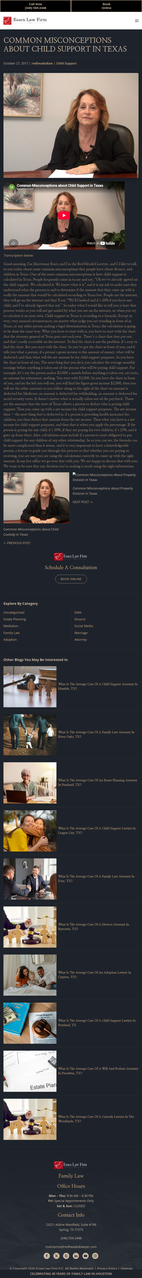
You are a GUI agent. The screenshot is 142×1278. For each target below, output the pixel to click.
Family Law (11, 633)
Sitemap (126, 1268)
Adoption (10, 639)
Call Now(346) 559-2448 (35, 6)
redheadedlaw (42, 63)
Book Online (106, 6)
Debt (77, 612)
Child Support (66, 63)
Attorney (80, 639)
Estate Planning (14, 619)
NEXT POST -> (83, 502)
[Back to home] (25, 20)
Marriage (80, 633)
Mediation (10, 626)
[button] (137, 20)
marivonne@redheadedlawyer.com (71, 1247)
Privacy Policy (107, 1268)
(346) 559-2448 (71, 1238)
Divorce (80, 619)
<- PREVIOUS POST (16, 543)
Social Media (83, 626)
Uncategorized (13, 612)
